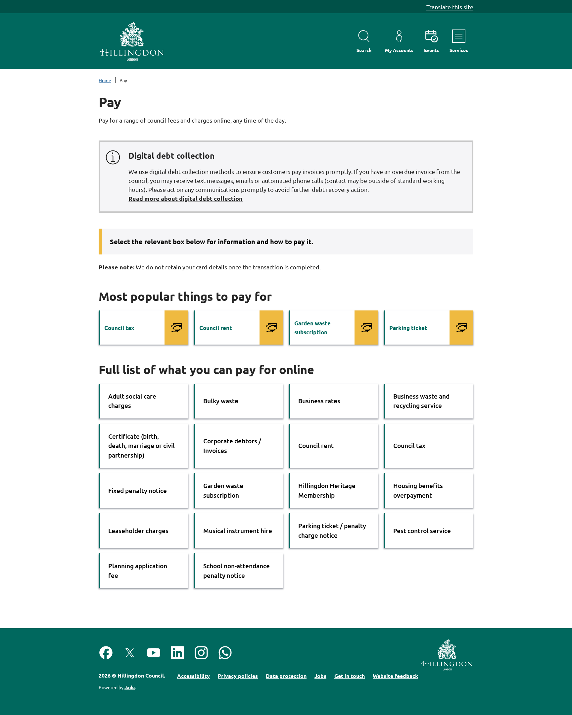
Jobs (320, 675)
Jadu (129, 687)
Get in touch (349, 675)
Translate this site (449, 6)
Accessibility (193, 675)
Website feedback (395, 675)
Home (105, 80)
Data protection (286, 675)
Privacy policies (238, 675)
